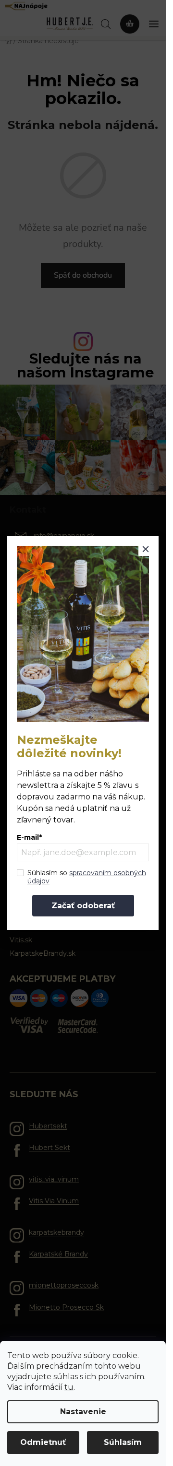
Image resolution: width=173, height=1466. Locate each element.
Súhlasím (123, 1442)
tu (69, 1387)
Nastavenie (83, 1411)
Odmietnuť (43, 1442)
